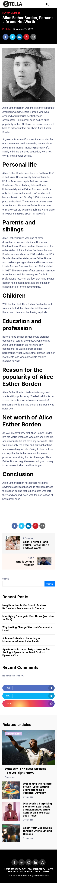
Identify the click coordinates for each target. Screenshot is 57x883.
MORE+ (45, 871)
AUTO (50, 869)
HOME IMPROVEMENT (14, 869)
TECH (37, 871)
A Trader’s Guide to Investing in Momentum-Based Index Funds (21, 640)
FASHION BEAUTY (36, 869)
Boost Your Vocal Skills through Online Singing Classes (37, 830)
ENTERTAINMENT (11, 13)
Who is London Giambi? (25, 563)
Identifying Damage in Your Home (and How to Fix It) (28, 618)
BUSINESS (13, 871)
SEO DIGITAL (26, 871)
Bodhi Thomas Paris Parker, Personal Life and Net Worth (36, 544)
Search (5, 579)
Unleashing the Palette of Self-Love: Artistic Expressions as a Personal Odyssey (37, 788)
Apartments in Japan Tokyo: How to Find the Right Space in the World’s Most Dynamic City (26, 652)
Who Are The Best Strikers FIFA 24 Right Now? (25, 771)
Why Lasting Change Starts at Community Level (27, 629)
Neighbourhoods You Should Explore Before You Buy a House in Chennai (24, 607)
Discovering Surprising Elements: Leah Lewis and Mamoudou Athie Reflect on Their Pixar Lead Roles (37, 809)
